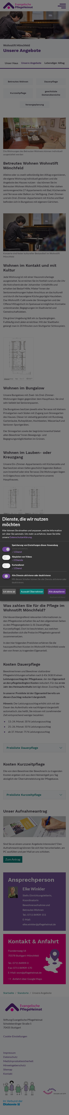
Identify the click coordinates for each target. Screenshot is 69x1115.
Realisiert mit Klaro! (57, 597)
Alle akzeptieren (57, 591)
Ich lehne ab (9, 591)
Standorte (46, 1107)
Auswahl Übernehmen (32, 591)
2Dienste (17, 560)
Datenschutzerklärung (20, 537)
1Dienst (17, 551)
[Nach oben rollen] (62, 1108)
